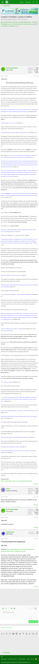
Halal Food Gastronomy (26, 24)
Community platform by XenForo (15, 662)
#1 (37, 76)
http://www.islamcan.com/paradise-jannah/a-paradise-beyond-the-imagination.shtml (18, 550)
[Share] (35, 76)
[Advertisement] (19, 46)
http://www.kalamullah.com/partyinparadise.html (16, 481)
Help (28, 659)
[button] (3, 608)
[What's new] (33, 2)
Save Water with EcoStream (9, 22)
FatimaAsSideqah (7, 19)
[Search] (37, 2)
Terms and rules (12, 659)
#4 (37, 538)
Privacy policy (22, 659)
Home (32, 659)
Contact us (4, 659)
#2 (37, 496)
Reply (36, 484)
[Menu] (2, 2)
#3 (37, 517)
